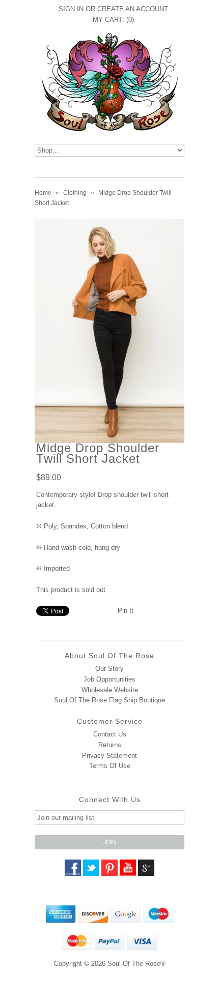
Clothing (75, 192)
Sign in (71, 9)
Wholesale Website (109, 690)
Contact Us (109, 734)
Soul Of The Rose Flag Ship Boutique (109, 700)
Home (43, 192)
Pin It (125, 610)
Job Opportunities (109, 679)
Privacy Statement (109, 755)
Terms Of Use (109, 766)
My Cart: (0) (113, 19)
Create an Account (132, 9)
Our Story (109, 668)
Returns (109, 745)
